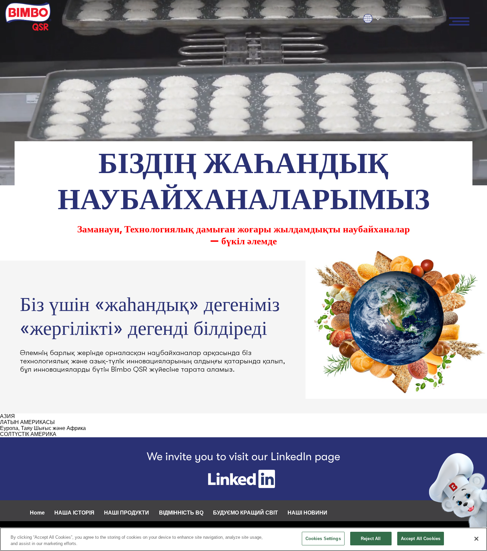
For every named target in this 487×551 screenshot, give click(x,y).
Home (37, 513)
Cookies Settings (323, 538)
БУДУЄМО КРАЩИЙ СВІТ (245, 513)
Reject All (371, 538)
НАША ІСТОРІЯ (74, 513)
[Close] (476, 538)
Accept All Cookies (420, 538)
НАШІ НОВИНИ (307, 513)
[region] (243, 539)
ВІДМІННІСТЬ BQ (181, 513)
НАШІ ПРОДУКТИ (126, 513)
